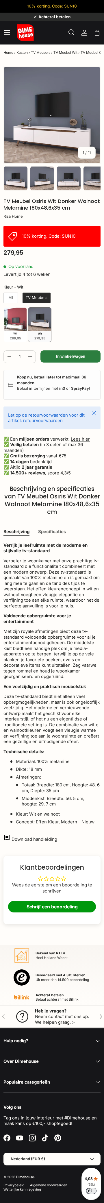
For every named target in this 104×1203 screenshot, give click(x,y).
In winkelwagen (70, 356)
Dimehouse (25, 1177)
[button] (97, 32)
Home (8, 52)
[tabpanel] (52, 683)
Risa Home (13, 216)
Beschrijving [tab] (16, 531)
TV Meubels (40, 52)
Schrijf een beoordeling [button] (52, 907)
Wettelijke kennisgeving (22, 1189)
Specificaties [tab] (52, 531)
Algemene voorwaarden (48, 1185)
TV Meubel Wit (65, 52)
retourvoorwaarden (43, 420)
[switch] (91, 1191)
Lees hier (80, 439)
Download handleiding (34, 839)
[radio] (10, 298)
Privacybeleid (13, 1185)
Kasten (22, 52)
